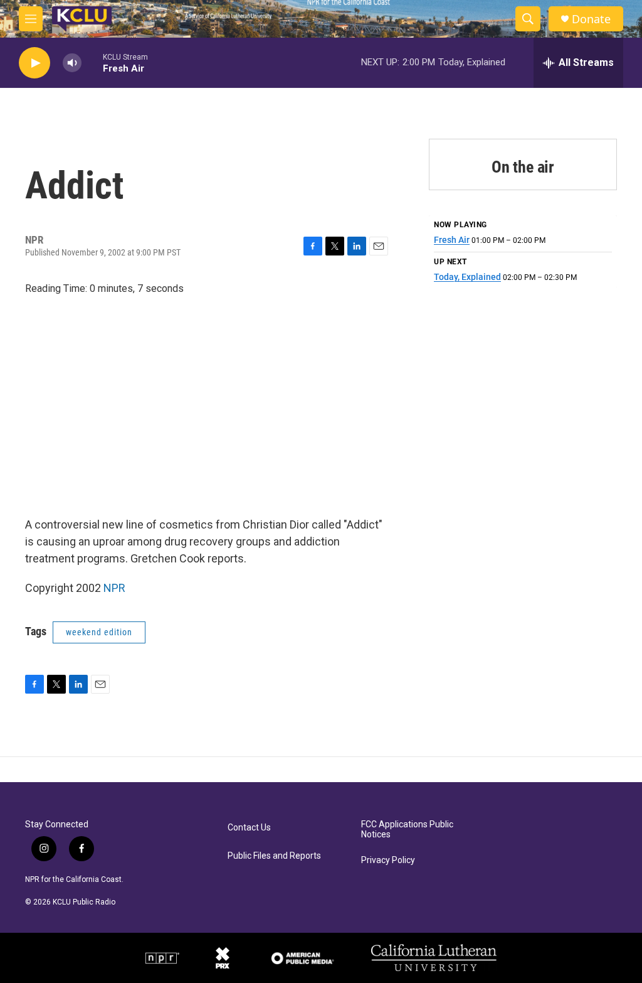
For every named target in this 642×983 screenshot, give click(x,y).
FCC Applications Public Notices (407, 829)
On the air (523, 167)
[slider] (92, 62)
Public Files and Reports (274, 856)
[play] (34, 63)
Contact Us (249, 827)
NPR (114, 587)
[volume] (72, 63)
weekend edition (99, 632)
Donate (591, 19)
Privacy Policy (388, 860)
